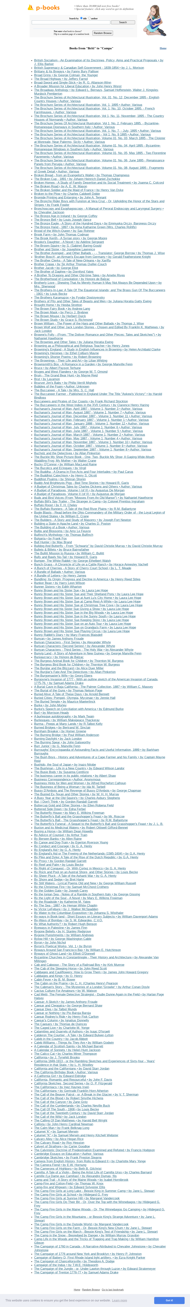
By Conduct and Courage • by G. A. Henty (63, 846)
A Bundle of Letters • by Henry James (60, 575)
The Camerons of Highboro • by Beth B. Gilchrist (67, 1168)
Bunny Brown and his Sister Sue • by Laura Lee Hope (71, 590)
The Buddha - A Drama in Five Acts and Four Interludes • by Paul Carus (83, 472)
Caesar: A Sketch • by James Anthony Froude (65, 1002)
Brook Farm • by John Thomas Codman (61, 234)
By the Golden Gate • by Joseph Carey (61, 890)
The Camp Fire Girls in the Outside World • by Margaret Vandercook (81, 1224)
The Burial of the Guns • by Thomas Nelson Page (68, 690)
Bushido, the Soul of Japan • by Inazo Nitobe (65, 764)
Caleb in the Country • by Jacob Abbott (61, 1039)
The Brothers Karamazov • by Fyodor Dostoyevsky (69, 297)
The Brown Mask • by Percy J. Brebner (61, 312)
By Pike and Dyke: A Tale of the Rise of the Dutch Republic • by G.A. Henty (86, 857)
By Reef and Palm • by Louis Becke (58, 864)
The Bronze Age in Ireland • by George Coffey (65, 216)
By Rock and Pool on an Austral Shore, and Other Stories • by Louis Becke (86, 872)
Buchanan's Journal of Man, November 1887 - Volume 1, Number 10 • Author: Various (93, 442)
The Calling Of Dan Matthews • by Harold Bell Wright (70, 1120)
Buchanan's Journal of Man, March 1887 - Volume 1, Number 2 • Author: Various (89, 434)
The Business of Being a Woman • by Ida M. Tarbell (69, 787)
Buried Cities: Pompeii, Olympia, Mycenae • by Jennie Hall (74, 698)
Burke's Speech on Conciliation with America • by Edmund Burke (79, 709)
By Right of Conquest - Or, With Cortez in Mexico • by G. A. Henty (80, 868)
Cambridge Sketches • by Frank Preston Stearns (68, 1157)
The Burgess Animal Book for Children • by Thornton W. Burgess (79, 661)
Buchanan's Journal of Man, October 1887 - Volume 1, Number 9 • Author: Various (91, 446)
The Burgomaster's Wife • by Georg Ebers (63, 675)
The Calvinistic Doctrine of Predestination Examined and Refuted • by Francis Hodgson (94, 1150)
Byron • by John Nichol (50, 942)
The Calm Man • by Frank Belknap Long (61, 1128)
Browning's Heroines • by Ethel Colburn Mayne (66, 353)
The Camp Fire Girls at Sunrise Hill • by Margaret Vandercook (77, 1198)
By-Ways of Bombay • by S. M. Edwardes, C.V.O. (68, 920)
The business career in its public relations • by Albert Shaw (75, 775)
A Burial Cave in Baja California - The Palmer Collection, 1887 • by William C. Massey (93, 687)
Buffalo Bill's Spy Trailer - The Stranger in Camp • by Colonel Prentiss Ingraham (89, 501)
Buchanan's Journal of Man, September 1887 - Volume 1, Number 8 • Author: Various (92, 449)
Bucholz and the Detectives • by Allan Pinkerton (67, 453)
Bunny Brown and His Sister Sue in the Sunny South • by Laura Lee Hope (85, 616)
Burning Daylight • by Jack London (58, 738)
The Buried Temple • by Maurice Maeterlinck (64, 701)
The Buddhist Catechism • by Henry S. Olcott (65, 475)
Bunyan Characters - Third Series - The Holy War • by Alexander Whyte (83, 649)
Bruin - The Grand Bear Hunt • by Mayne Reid (66, 375)
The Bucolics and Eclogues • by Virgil (60, 468)
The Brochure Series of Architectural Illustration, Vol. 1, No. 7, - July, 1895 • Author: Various (97, 131)
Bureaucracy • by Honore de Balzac (59, 657)
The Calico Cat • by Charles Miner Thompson (65, 1053)
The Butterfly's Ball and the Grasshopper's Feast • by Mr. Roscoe (79, 816)
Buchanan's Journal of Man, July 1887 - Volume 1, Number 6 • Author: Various (88, 427)
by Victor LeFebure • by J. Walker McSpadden (66, 909)
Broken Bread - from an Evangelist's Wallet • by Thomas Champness (82, 175)
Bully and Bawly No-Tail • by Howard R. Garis (65, 557)
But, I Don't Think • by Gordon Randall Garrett (66, 801)
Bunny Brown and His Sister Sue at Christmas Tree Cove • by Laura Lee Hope (88, 605)
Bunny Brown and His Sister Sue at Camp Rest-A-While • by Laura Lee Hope (87, 601)
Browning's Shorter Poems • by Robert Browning (67, 357)
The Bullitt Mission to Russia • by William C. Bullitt (69, 553)
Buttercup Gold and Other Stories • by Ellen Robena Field (74, 805)
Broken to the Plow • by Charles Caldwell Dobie (67, 194)
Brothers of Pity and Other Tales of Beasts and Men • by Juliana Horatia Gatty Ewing (92, 301)
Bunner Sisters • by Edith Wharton (58, 586)
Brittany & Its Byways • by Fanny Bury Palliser (66, 71)
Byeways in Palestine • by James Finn (60, 927)
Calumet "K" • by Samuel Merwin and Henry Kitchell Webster (76, 1135)
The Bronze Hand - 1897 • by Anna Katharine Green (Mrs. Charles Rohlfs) (85, 227)
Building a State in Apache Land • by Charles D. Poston (72, 523)
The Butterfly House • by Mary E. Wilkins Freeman (69, 813)
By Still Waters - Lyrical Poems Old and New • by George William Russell (85, 883)
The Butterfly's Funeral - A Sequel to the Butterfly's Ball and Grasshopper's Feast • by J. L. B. (98, 824)
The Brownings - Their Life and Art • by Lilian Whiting (70, 360)
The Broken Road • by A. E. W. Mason (60, 186)
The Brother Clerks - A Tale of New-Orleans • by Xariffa (72, 260)
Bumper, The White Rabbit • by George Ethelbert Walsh (72, 560)
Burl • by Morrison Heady (51, 712)
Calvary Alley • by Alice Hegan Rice (58, 1139)
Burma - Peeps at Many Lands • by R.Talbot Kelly (68, 724)
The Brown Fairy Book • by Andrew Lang (62, 308)
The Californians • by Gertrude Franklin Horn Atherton (71, 1091)
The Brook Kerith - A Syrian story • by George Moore (70, 238)
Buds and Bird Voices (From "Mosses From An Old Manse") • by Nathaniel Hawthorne (93, 497)
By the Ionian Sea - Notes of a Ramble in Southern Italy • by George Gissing (87, 894)
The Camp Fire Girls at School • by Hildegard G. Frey (71, 1194)
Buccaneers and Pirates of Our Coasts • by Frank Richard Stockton (81, 401)
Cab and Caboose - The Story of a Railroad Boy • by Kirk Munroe (79, 965)
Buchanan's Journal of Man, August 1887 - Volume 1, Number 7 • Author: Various (90, 412)
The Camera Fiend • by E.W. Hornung (60, 1165)
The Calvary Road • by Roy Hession (59, 1142)
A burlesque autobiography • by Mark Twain (64, 716)
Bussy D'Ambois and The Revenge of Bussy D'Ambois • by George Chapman (87, 790)
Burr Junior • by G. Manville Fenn (57, 746)
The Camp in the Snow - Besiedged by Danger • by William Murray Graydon (86, 1235)
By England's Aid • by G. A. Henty (57, 850)
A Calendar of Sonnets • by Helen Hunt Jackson (67, 1050)
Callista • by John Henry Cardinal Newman (63, 1124)
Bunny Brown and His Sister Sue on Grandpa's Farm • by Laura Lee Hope (85, 627)
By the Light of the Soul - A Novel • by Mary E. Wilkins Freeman (78, 898)
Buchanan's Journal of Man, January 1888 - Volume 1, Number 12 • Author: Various (91, 423)
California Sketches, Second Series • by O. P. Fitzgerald (73, 1083)
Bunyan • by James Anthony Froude (59, 638)
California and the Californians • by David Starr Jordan (71, 1068)
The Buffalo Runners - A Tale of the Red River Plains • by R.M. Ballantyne (85, 509)
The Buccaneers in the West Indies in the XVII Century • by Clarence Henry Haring (91, 405)
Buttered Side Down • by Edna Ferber (60, 809)
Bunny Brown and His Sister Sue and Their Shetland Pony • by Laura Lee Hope (88, 594)
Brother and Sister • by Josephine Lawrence (64, 249)
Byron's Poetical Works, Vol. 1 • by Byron (63, 946)
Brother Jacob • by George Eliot (56, 268)
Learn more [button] (119, 1300)
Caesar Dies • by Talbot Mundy (55, 1009)
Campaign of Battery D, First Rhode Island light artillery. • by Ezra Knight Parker (89, 1257)
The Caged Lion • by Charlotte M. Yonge (61, 1028)
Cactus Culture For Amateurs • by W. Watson (65, 990)
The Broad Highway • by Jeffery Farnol (61, 79)
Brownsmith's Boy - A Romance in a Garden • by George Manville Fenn (83, 364)
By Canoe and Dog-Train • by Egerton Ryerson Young (71, 842)
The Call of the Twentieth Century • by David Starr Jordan (74, 1113)
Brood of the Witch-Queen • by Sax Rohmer (64, 231)
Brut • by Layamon (47, 379)
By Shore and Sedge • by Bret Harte (59, 879)
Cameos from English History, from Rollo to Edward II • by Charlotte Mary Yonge (90, 1161)
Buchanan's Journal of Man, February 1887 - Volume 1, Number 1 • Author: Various (91, 420)
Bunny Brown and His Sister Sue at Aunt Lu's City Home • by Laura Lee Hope (87, 598)
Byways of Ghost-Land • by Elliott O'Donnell (64, 953)
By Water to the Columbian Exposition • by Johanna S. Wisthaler (79, 913)
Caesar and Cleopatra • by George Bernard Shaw (68, 1005)
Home (163, 48)
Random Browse (91, 1289)
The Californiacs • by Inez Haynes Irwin (61, 1087)
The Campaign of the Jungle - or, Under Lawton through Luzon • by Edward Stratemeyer (95, 1268)
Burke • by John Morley (50, 705)
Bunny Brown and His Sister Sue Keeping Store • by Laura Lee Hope (81, 620)
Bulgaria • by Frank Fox (50, 538)
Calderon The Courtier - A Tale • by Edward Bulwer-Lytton (73, 1035)
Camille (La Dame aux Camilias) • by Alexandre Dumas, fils (75, 1176)
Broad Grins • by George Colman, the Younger (66, 75)
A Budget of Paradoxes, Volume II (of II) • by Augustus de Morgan (79, 494)
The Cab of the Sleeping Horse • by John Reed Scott (70, 968)
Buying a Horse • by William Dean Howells (63, 831)
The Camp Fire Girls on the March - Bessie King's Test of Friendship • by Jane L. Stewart (96, 1231)
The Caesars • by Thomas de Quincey (60, 1024)
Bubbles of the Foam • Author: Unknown (61, 386)
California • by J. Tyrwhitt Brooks (57, 1057)
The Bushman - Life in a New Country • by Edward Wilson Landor (79, 768)
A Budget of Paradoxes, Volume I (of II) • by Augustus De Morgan (79, 490)
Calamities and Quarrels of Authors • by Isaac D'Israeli (72, 1031)
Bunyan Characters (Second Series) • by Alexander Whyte (74, 646)
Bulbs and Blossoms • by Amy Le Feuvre (62, 531)
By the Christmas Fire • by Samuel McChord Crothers (71, 887)
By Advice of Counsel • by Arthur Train (60, 835)
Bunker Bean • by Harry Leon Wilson (59, 583)
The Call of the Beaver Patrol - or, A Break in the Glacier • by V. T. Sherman (86, 1094)
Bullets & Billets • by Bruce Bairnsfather (61, 549)
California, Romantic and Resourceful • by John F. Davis (73, 1079)
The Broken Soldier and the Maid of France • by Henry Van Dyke (78, 190)
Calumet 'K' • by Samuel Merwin (56, 1131)
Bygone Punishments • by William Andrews (64, 935)
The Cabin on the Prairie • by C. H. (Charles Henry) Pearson (76, 983)
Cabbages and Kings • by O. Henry (58, 976)
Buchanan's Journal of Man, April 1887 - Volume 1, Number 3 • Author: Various (88, 409)
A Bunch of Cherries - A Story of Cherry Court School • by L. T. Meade (82, 568)
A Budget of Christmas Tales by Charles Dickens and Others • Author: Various (88, 486)
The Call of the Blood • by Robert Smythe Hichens (68, 1098)
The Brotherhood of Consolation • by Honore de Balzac (72, 279)
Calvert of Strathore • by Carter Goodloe (62, 1146)
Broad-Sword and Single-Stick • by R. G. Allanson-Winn (72, 82)
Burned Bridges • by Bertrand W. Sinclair (62, 727)
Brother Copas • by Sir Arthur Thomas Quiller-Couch (70, 264)
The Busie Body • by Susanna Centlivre (61, 772)
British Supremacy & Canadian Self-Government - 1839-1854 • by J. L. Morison (89, 68)
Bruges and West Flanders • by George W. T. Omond (70, 371)
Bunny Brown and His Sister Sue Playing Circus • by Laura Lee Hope (82, 631)
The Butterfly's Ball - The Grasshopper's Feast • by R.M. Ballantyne (81, 820)
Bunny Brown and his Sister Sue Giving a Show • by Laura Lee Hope (81, 609)
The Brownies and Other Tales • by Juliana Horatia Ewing (73, 342)
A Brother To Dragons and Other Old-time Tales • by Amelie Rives (79, 275)
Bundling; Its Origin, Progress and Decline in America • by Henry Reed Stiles (87, 579)
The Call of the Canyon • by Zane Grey (61, 1102)
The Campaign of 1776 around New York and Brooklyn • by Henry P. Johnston (88, 1254)
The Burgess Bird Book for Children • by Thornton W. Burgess (77, 664)
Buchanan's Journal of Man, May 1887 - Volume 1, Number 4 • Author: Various (88, 438)
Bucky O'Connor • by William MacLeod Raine (65, 464)
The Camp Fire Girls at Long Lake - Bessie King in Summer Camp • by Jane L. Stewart (94, 1191)
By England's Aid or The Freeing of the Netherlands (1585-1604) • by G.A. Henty (89, 853)
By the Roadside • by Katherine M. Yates (62, 902)
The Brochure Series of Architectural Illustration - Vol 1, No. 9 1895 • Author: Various (92, 134)
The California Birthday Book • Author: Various (66, 1072)
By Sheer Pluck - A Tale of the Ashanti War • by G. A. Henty (75, 876)
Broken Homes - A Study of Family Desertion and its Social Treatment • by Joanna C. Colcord (99, 182)
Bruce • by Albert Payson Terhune (57, 368)
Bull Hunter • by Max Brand (53, 542)
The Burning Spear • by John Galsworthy (62, 742)
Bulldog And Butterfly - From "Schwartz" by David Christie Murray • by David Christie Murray (98, 546)
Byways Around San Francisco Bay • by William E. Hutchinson (77, 950)
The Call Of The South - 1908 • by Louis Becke (66, 1109)
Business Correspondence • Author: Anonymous (67, 779)
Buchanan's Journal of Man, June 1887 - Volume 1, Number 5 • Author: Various (88, 431)
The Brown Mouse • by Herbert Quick (60, 316)
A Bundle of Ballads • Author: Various (59, 572)
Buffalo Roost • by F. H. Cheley (55, 505)
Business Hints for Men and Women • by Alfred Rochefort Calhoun (80, 783)
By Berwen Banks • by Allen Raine (58, 839)
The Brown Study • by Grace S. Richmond (63, 320)
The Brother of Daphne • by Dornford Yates (64, 271)
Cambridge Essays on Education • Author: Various (69, 1154)
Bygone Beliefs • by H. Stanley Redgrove (62, 931)
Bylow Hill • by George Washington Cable (62, 939)
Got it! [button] (169, 1300)
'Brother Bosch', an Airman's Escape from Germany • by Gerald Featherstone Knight (92, 257)
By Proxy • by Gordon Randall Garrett (60, 861)
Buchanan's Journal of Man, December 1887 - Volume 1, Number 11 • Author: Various (93, 416)
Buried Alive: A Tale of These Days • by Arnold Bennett (71, 694)
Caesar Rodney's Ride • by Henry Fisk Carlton (66, 1016)
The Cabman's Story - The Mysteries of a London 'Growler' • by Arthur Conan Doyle (92, 987)
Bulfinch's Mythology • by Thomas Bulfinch (63, 535)
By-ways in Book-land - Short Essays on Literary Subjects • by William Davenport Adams (96, 916)
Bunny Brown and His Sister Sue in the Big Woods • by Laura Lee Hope (83, 612)
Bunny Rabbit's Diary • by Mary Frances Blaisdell (68, 635)
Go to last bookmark (113, 1289)
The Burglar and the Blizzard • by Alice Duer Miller (69, 668)
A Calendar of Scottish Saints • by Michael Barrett (68, 1046)
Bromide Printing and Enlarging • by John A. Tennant (70, 197)
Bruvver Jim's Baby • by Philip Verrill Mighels (65, 383)
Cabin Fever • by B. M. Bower (54, 979)
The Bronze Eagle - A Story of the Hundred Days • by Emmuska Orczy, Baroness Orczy (95, 223)
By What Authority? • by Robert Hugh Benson (65, 924)
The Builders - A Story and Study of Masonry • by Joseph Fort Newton (82, 520)
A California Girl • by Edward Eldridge (60, 1076)
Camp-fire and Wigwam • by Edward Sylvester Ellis (69, 1187)
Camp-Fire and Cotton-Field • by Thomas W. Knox (69, 1183)
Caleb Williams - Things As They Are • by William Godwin (74, 1042)
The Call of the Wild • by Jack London (60, 1117)
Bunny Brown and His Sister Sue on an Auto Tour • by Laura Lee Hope (82, 624)
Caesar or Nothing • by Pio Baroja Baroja (62, 1013)
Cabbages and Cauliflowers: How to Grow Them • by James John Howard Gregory (91, 972)
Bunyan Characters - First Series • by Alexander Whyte (72, 642)
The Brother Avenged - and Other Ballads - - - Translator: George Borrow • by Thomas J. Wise (99, 253)
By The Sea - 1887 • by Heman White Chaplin (65, 905)
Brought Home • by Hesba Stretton (58, 305)
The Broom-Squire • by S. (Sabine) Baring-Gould (67, 245)
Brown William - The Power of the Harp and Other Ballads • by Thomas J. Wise (89, 323)
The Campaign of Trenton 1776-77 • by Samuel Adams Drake (76, 1272)
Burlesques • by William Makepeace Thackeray (67, 720)
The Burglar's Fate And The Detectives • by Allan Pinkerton (75, 672)
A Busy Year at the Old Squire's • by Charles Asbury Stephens (77, 798)
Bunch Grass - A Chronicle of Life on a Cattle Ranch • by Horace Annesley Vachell (91, 564)
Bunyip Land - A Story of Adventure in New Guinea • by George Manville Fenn (87, 653)
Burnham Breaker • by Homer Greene (60, 731)
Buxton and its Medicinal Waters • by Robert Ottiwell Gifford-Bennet (81, 827)
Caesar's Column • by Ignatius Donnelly (61, 1020)
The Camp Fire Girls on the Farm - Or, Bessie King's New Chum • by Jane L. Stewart (93, 1228)
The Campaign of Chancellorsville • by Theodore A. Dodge (74, 1261)
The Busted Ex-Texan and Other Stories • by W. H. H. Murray (76, 794)
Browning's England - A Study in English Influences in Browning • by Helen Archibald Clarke (97, 349)
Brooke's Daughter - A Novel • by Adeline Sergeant (69, 242)
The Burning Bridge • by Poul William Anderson (66, 735)
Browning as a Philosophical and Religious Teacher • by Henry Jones (82, 346)
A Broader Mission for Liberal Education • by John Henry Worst (78, 86)
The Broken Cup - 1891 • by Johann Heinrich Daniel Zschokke (77, 179)
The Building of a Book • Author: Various (61, 527)
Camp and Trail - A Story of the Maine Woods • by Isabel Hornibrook (81, 1180)
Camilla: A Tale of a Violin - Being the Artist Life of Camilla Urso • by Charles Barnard (93, 1172)
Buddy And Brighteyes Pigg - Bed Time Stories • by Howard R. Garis (81, 483)
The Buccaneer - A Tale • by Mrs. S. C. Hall (64, 390)
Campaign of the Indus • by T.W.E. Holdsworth (66, 1265)
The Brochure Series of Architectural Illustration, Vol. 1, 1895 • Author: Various (88, 105)
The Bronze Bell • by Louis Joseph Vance (62, 219)
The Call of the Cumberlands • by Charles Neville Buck (72, 1105)
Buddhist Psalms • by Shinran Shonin (60, 479)
